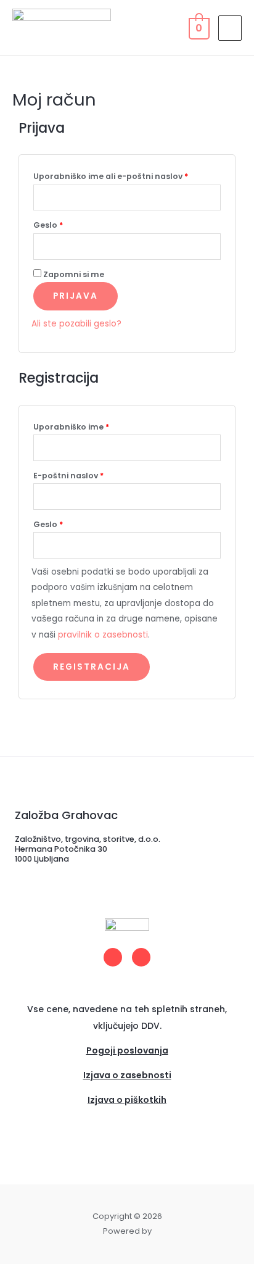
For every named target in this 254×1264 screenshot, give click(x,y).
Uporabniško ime (93, 426)
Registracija (91, 667)
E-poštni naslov (91, 474)
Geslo (70, 224)
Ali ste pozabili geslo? (76, 324)
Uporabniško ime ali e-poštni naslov (127, 175)
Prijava (75, 296)
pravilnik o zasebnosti (103, 635)
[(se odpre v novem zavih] (127, 1115)
